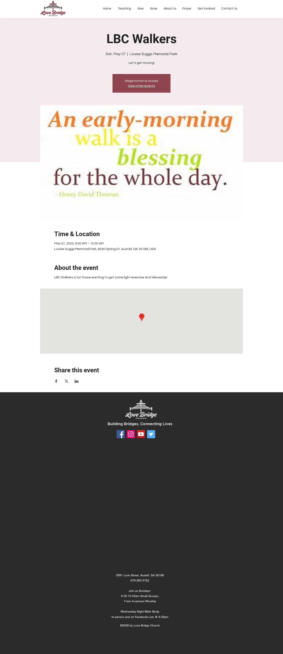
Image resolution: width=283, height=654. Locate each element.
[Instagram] (131, 434)
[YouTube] (141, 434)
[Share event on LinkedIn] (77, 381)
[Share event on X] (66, 381)
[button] (169, 9)
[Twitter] (151, 434)
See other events (141, 85)
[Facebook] (121, 434)
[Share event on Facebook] (56, 381)
